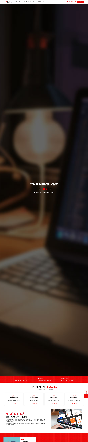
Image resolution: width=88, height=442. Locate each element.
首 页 (16, 1)
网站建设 (20, 1)
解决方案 (25, 1)
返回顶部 (86, 397)
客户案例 (29, 1)
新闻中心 (34, 1)
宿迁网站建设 (13, 423)
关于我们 (39, 1)
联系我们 (43, 1)
